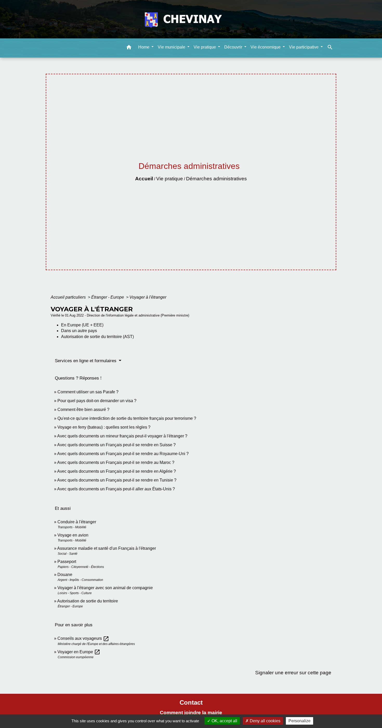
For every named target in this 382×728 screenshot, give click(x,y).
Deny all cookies (264, 721)
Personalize (299, 721)
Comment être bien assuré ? (83, 409)
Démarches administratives (216, 178)
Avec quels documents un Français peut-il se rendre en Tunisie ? (116, 480)
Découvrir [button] (233, 47)
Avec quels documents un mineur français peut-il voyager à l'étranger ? (122, 436)
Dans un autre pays (79, 330)
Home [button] (144, 47)
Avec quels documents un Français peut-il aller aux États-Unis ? (116, 489)
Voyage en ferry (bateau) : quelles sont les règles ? (103, 427)
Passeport (66, 561)
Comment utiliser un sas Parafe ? (87, 392)
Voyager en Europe (78, 652)
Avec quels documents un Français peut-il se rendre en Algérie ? (116, 471)
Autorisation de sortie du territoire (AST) (97, 336)
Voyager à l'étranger (147, 297)
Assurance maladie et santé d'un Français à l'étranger (106, 548)
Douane (64, 574)
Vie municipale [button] (172, 47)
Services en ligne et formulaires (86, 360)
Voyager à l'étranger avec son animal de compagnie (105, 588)
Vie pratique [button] (205, 47)
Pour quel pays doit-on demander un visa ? (96, 401)
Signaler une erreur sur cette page (293, 672)
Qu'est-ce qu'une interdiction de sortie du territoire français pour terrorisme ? (126, 418)
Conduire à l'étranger (76, 522)
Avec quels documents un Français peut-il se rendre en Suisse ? (116, 445)
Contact (191, 702)
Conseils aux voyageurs (83, 638)
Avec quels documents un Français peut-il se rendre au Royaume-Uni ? (123, 453)
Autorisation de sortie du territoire (87, 601)
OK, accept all (223, 721)
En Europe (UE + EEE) (82, 325)
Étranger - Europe (108, 297)
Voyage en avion (72, 535)
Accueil (144, 178)
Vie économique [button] (266, 47)
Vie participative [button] (304, 47)
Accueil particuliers (69, 297)
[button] (129, 48)
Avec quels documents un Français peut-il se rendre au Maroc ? (115, 462)
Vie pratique (169, 178)
